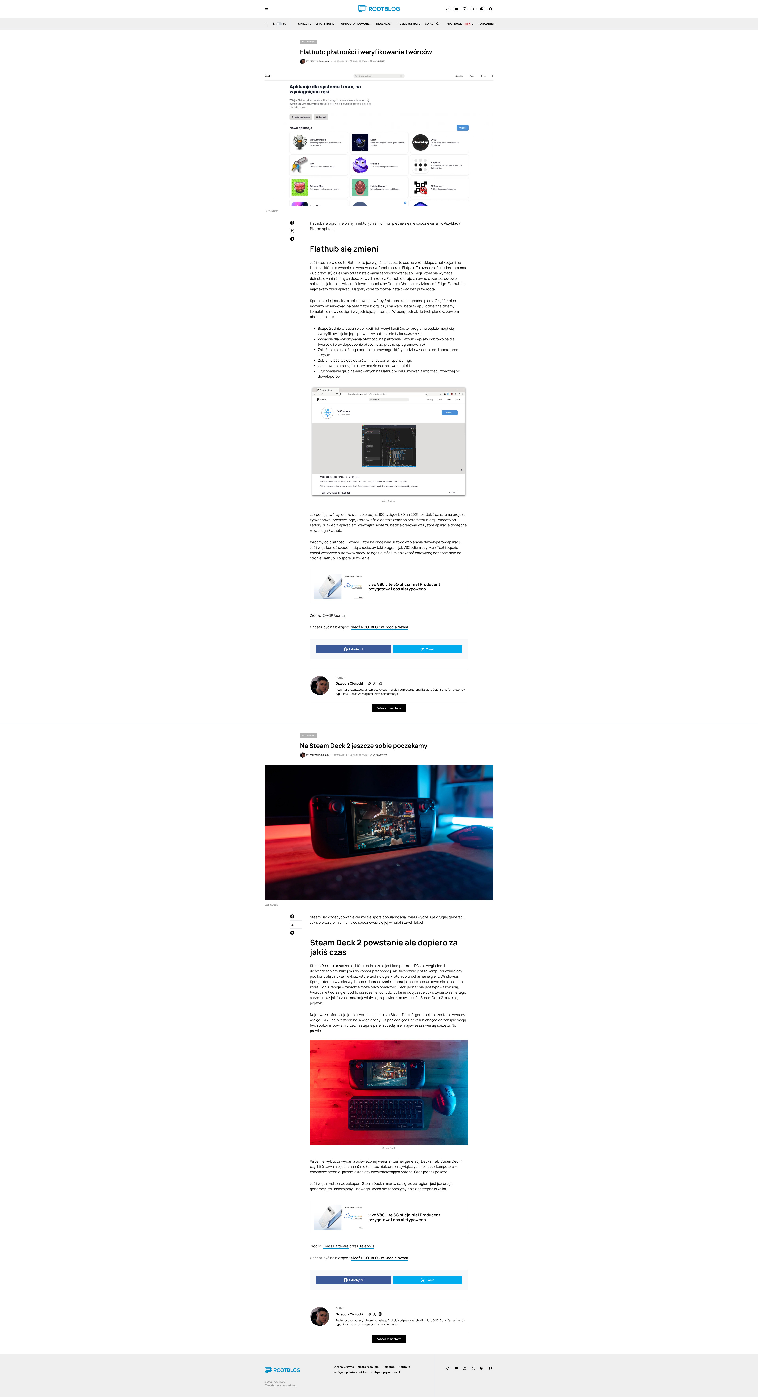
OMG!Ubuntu (334, 615)
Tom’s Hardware (336, 1246)
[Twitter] (473, 9)
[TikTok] (448, 9)
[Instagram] (465, 9)
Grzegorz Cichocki (349, 683)
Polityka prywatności (385, 1372)
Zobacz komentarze (388, 708)
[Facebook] (490, 9)
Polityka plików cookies (350, 1372)
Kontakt (404, 1366)
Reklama (389, 1366)
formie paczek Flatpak (396, 267)
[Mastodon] (482, 9)
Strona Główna (344, 1366)
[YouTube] (456, 9)
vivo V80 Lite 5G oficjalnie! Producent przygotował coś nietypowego (404, 587)
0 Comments (379, 61)
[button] (267, 9)
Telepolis (366, 1246)
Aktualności (308, 41)
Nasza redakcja (368, 1366)
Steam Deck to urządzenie (331, 965)
